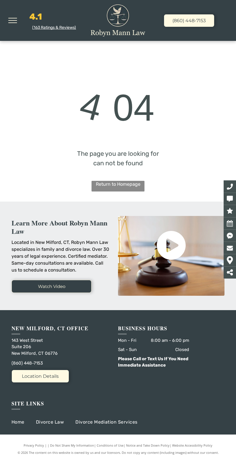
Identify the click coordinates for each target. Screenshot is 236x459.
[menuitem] (24, 422)
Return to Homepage (118, 184)
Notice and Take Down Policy (148, 445)
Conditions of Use (110, 445)
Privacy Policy (34, 445)
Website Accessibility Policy (192, 445)
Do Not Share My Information (72, 445)
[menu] (12, 20)
